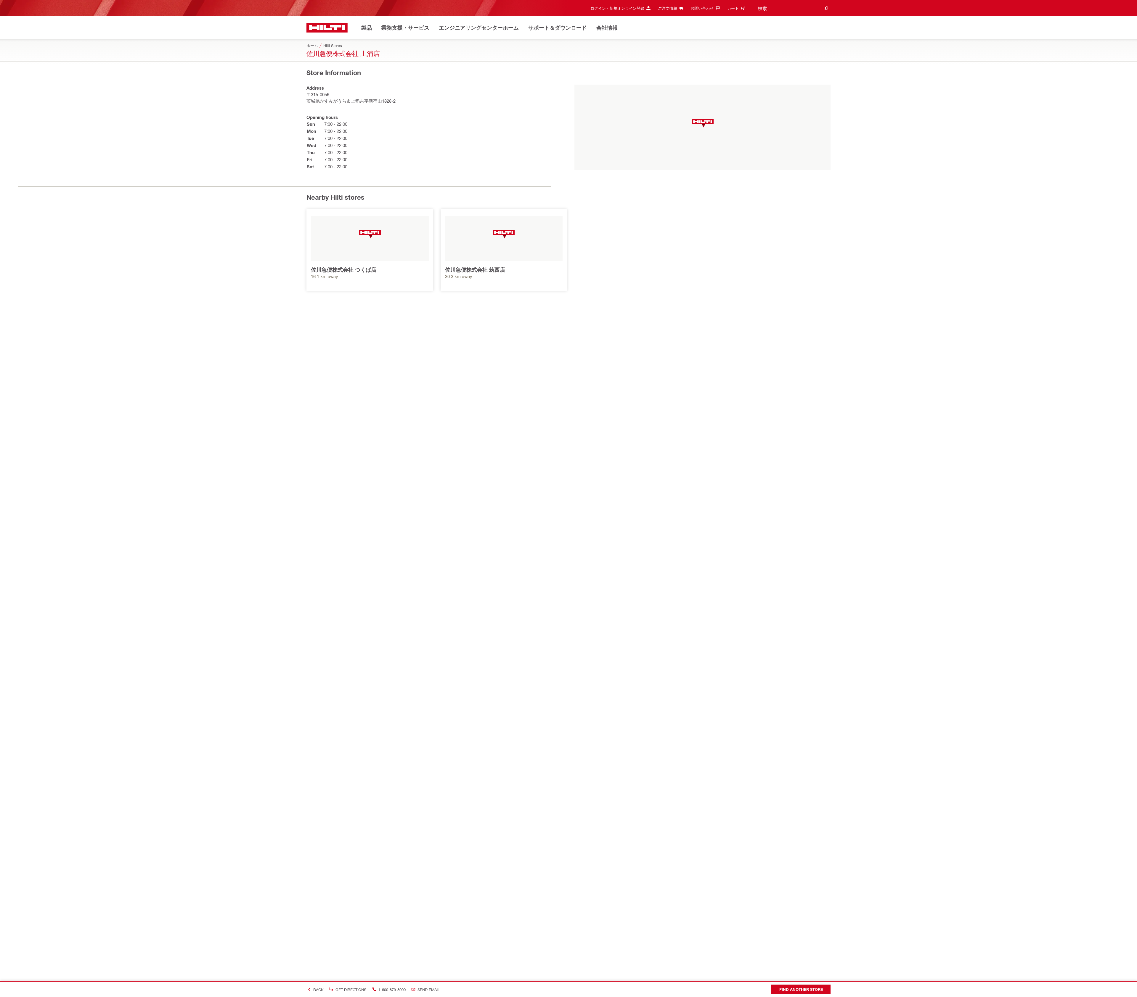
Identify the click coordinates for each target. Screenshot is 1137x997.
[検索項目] (826, 8)
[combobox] (792, 8)
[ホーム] (327, 28)
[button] (703, 123)
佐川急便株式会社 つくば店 (343, 269)
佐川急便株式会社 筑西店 (475, 269)
